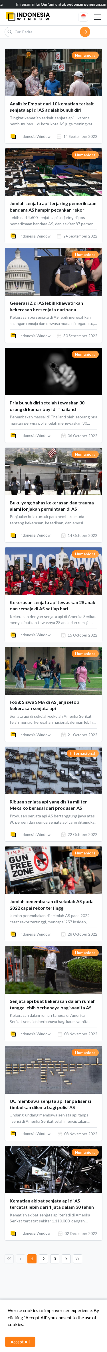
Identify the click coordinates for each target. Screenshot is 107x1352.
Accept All (20, 1341)
